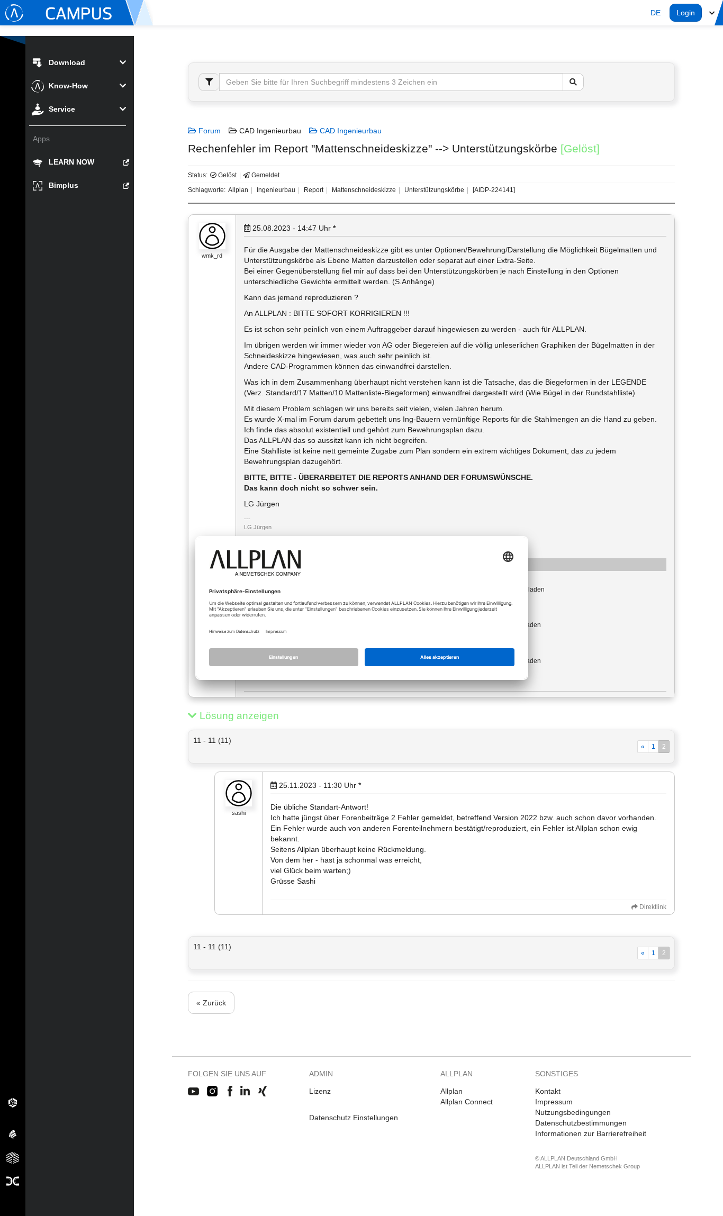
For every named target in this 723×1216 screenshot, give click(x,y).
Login (685, 12)
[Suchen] (573, 82)
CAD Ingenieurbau (350, 130)
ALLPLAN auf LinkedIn (245, 1091)
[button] (655, 12)
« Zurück (211, 1003)
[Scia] (12, 1134)
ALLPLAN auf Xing (262, 1091)
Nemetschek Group (614, 1166)
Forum (208, 130)
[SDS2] (12, 1102)
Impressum (554, 1101)
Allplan (451, 1091)
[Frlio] (12, 1157)
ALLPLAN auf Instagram (213, 1091)
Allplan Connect (466, 1101)
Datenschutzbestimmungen (581, 1123)
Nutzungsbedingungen (573, 1112)
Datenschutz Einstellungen (353, 1117)
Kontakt (548, 1091)
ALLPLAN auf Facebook (230, 1091)
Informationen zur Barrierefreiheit (590, 1133)
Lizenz (320, 1091)
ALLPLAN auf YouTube (193, 1091)
